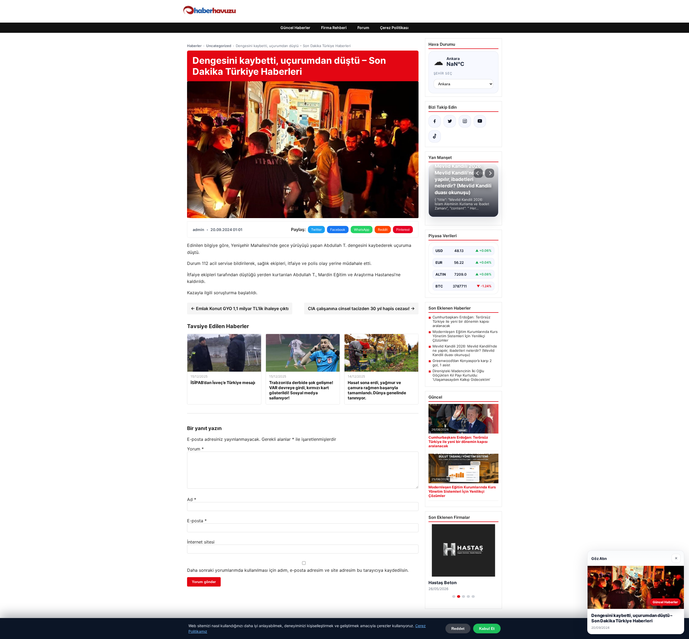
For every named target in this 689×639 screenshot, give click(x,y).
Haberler (194, 46)
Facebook (337, 230)
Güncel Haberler (295, 27)
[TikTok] (434, 136)
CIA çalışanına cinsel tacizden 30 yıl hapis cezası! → (361, 308)
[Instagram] (465, 121)
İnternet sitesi (201, 542)
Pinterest (403, 230)
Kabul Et (487, 628)
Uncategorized (218, 46)
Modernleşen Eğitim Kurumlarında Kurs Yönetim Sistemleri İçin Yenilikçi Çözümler (465, 335)
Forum (363, 27)
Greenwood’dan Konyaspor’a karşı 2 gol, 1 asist (462, 362)
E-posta (197, 520)
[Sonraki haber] (489, 173)
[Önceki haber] (478, 173)
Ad (191, 499)
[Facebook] (434, 121)
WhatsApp (361, 230)
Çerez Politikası (394, 27)
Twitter (316, 230)
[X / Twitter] (450, 121)
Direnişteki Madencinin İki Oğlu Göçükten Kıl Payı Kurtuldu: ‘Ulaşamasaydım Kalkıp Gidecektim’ (461, 375)
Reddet (458, 628)
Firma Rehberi (334, 27)
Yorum (195, 449)
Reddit (383, 230)
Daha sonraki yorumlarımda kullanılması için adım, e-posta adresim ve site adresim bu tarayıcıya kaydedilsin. (298, 570)
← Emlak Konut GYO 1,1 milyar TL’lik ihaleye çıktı (240, 308)
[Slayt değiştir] (453, 596)
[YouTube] (480, 121)
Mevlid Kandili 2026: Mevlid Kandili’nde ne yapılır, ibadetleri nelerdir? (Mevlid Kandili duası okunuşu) (465, 350)
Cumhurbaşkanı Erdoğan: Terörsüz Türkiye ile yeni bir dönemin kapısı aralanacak (461, 321)
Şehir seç (443, 73)
